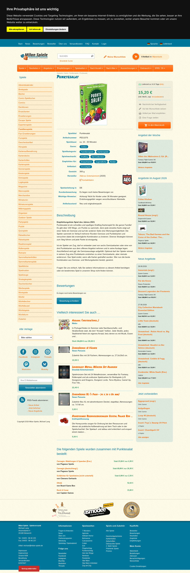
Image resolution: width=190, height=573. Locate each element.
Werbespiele (23, 288)
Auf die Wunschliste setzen (154, 109)
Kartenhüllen (24, 160)
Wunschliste (134, 561)
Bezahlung (22, 558)
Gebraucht (145, 68)
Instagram (35, 357)
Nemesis (85, 556)
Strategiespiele (25, 279)
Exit (83, 546)
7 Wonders (86, 531)
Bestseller (51, 44)
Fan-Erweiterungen (26, 133)
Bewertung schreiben (69, 301)
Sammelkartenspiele (27, 262)
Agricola (85, 533)
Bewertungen (39, 44)
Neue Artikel (34, 405)
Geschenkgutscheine (114, 536)
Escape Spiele (24, 120)
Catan (84, 543)
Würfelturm (23, 314)
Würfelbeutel (24, 306)
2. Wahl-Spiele (111, 546)
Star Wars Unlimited (89, 563)
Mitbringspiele (24, 208)
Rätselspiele (23, 239)
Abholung (62, 541)
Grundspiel (86, 167)
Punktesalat (83, 73)
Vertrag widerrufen (29, 569)
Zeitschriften (110, 541)
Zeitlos (84, 147)
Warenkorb (134, 551)
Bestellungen (135, 553)
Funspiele (22, 138)
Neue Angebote (35, 411)
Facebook (23, 357)
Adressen (133, 556)
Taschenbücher (25, 284)
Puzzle (21, 226)
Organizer (22, 213)
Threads (47, 357)
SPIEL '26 (159, 68)
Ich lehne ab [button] (35, 29)
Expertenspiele (25, 125)
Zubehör (22, 319)
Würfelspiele (23, 310)
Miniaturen (23, 200)
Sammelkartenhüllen (27, 257)
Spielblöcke (23, 266)
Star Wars (86, 561)
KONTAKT (22, 563)
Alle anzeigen (143, 437)
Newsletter (62, 553)
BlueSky (61, 561)
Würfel (21, 297)
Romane (22, 253)
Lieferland (167, 44)
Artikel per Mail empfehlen (153, 113)
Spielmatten (23, 270)
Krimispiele (23, 178)
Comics (21, 103)
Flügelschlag (87, 548)
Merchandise (24, 195)
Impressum (22, 551)
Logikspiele (23, 182)
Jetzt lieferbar (34, 408)
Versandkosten (76, 44)
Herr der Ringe (87, 553)
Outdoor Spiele (25, 217)
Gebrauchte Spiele (113, 544)
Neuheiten (33, 68)
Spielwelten (80, 68)
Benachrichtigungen (137, 558)
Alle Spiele (110, 531)
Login (104, 44)
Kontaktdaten (88, 180)
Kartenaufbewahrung (27, 151)
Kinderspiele (23, 173)
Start (20, 44)
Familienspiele (73, 73)
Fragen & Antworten (65, 531)
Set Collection (98, 157)
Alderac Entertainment (89, 176)
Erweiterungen (24, 116)
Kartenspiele (23, 164)
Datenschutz (23, 553)
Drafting (84, 157)
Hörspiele (22, 147)
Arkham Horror (87, 536)
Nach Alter (110, 68)
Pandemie (86, 558)
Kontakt (95, 44)
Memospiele (23, 191)
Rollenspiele (23, 248)
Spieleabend (72, 543)
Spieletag (62, 543)
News (27, 44)
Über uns (63, 44)
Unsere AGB (23, 556)
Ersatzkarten (24, 111)
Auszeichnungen (128, 68)
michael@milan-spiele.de (33, 546)
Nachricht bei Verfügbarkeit (154, 104)
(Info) (162, 84)
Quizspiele (23, 231)
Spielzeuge (23, 275)
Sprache (154, 44)
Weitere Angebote (145, 167)
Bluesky (44, 369)
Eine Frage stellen (150, 118)
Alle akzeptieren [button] (16, 29)
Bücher (21, 94)
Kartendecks (23, 156)
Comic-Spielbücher (26, 98)
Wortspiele (23, 292)
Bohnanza (86, 538)
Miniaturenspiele (25, 204)
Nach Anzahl (95, 68)
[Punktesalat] (93, 125)
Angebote (48, 68)
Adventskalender (25, 85)
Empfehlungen (63, 68)
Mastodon (26, 369)
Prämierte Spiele (112, 549)
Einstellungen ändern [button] (56, 29)
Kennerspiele (24, 169)
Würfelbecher (24, 301)
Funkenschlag (87, 551)
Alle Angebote (143, 383)
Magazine (22, 186)
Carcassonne (87, 541)
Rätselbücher (24, 235)
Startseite (60, 73)
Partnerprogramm (65, 538)
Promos (109, 551)
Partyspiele (23, 222)
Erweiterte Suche (66, 61)
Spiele (21, 68)
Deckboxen (23, 107)
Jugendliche (101, 162)
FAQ (87, 44)
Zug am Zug (86, 566)
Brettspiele (23, 89)
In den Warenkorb (156, 125)
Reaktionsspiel (24, 244)
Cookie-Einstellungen (138, 566)
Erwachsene (86, 162)
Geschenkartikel (25, 142)
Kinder (113, 162)
